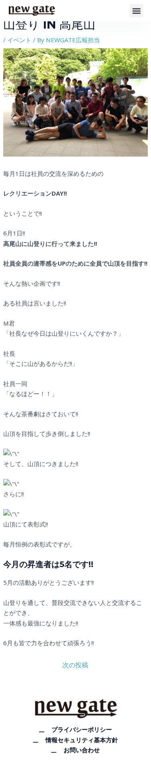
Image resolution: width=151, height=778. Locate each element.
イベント (19, 40)
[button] (136, 10)
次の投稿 (75, 664)
